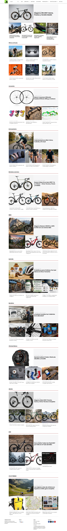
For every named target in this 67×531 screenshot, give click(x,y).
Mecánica (11, 303)
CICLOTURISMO (12, 476)
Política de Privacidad (37, 523)
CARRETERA (26, 1)
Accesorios (11, 86)
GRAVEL (11, 389)
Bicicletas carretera (14, 172)
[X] (51, 522)
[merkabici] (6, 1)
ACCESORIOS (38, 1)
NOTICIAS (60, 1)
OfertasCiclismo (13, 346)
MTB (22, 1)
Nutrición (11, 259)
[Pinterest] (55, 522)
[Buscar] (18, 1)
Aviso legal (35, 522)
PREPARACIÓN (44, 1)
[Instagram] (53, 522)
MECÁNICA (33, 1)
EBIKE (10, 215)
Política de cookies (36, 521)
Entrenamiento (13, 129)
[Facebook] (49, 522)
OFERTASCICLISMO (53, 1)
